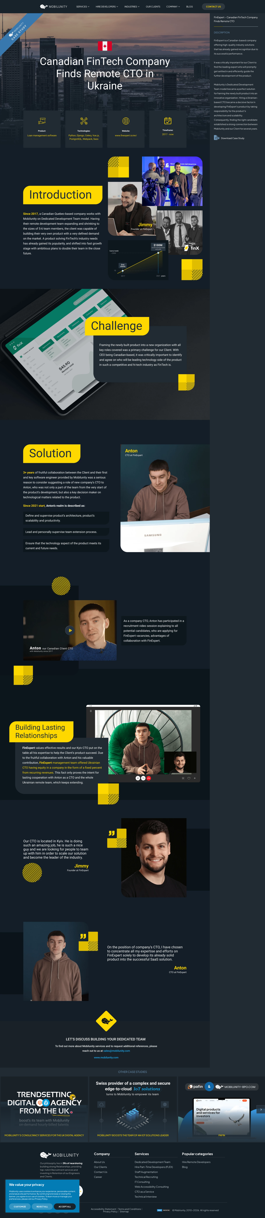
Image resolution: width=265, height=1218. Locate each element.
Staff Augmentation (146, 1172)
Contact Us (213, 6)
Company (171, 6)
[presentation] (260, 1109)
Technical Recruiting (146, 1177)
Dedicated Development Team (152, 1162)
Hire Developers (106, 6)
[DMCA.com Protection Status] (164, 1210)
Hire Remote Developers (196, 1162)
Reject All (42, 1206)
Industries (130, 6)
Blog (189, 6)
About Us (99, 1162)
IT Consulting (142, 1181)
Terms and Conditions (129, 1209)
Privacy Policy (110, 1211)
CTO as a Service (144, 1191)
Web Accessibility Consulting (152, 1186)
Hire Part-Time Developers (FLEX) (154, 1167)
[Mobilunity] (53, 6)
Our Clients (153, 6)
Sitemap (124, 1211)
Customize (20, 1206)
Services (81, 6)
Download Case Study (232, 138)
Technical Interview (146, 1196)
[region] (42, 1196)
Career (98, 1177)
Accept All (65, 1206)
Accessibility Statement (103, 1209)
